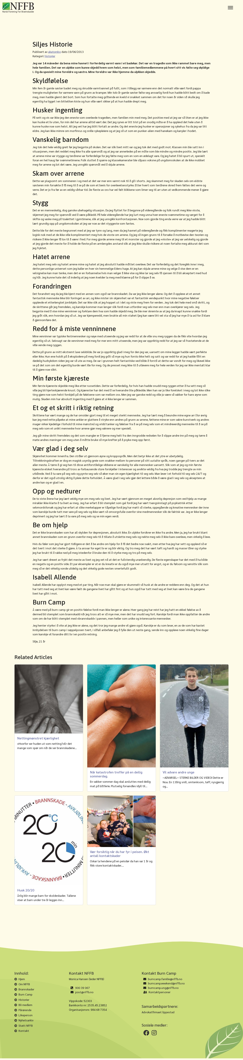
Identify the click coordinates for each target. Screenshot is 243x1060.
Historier (24, 999)
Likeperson (26, 1015)
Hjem (22, 979)
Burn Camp (25, 994)
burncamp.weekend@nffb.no (166, 983)
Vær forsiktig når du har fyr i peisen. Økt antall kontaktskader (119, 853)
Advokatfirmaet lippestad (158, 1012)
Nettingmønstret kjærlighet (38, 738)
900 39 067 (82, 988)
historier (50, 56)
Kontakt (24, 1030)
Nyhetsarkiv (26, 1020)
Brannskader (26, 989)
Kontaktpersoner (159, 992)
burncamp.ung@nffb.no (163, 988)
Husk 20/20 (25, 890)
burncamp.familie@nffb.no (165, 979)
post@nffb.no (84, 992)
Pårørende (25, 1010)
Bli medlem (25, 1005)
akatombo (54, 52)
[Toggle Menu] (230, 7)
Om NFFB (24, 984)
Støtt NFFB (26, 1025)
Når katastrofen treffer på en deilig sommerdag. (116, 774)
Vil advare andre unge (178, 772)
